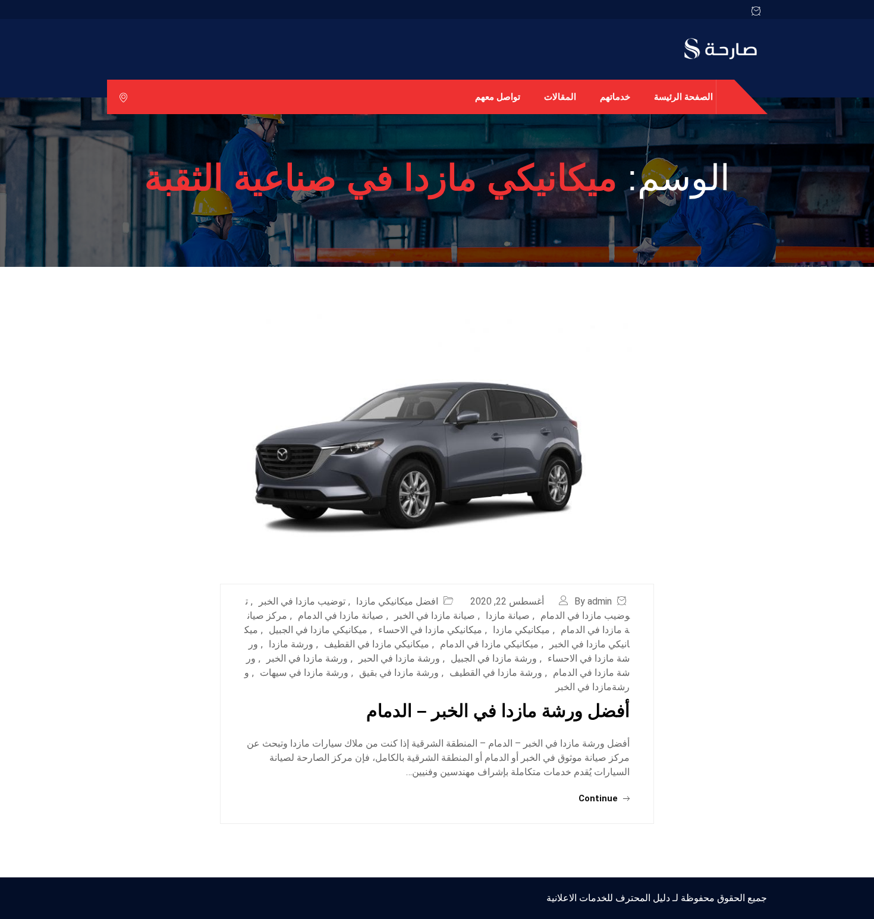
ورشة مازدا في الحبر (399, 658)
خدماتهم (615, 97)
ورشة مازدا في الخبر (307, 658)
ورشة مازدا (291, 644)
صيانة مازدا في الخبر (434, 615)
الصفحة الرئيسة (683, 97)
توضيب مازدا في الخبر (302, 601)
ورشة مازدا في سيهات (304, 672)
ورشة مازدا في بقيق (399, 672)
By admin (593, 601)
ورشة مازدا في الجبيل (494, 658)
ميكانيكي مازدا (521, 629)
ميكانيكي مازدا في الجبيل (318, 629)
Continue (599, 798)
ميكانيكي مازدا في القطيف (376, 644)
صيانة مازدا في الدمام (340, 615)
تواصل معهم (497, 97)
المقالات (560, 97)
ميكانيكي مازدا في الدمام (489, 644)
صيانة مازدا (508, 615)
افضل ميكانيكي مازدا (397, 601)
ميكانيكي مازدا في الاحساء (430, 629)
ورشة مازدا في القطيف (495, 672)
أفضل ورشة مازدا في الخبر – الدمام (498, 710)
